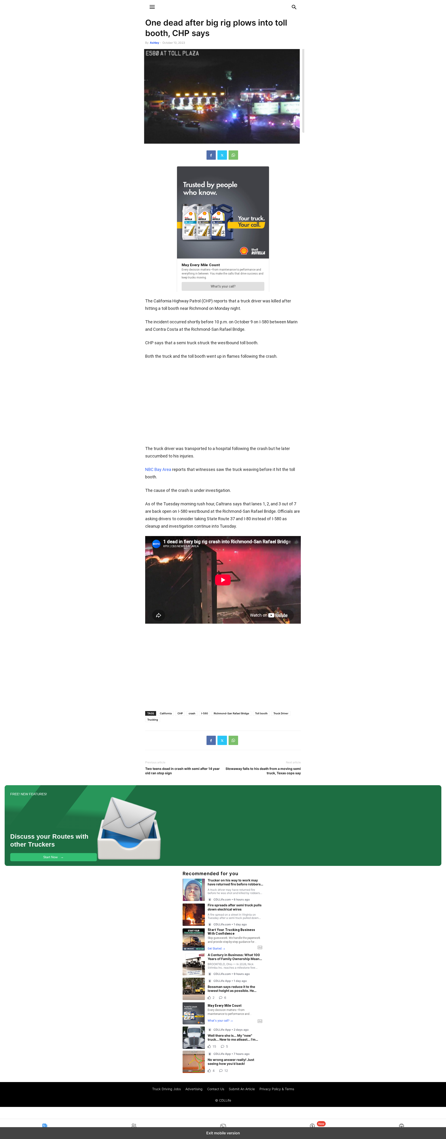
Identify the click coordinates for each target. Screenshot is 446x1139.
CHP (180, 713)
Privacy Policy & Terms (276, 1089)
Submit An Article (242, 1089)
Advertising (194, 1089)
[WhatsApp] (233, 155)
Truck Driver (280, 713)
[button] (152, 7)
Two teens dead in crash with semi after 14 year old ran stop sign (182, 771)
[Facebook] (211, 155)
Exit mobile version (223, 1133)
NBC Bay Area (158, 469)
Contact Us (215, 1089)
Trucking (152, 719)
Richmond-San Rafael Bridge (231, 713)
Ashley (154, 42)
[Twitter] (222, 155)
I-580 (204, 713)
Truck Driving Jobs (166, 1089)
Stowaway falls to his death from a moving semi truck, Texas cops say (263, 771)
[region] (223, 404)
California (166, 713)
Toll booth (261, 713)
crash (192, 713)
